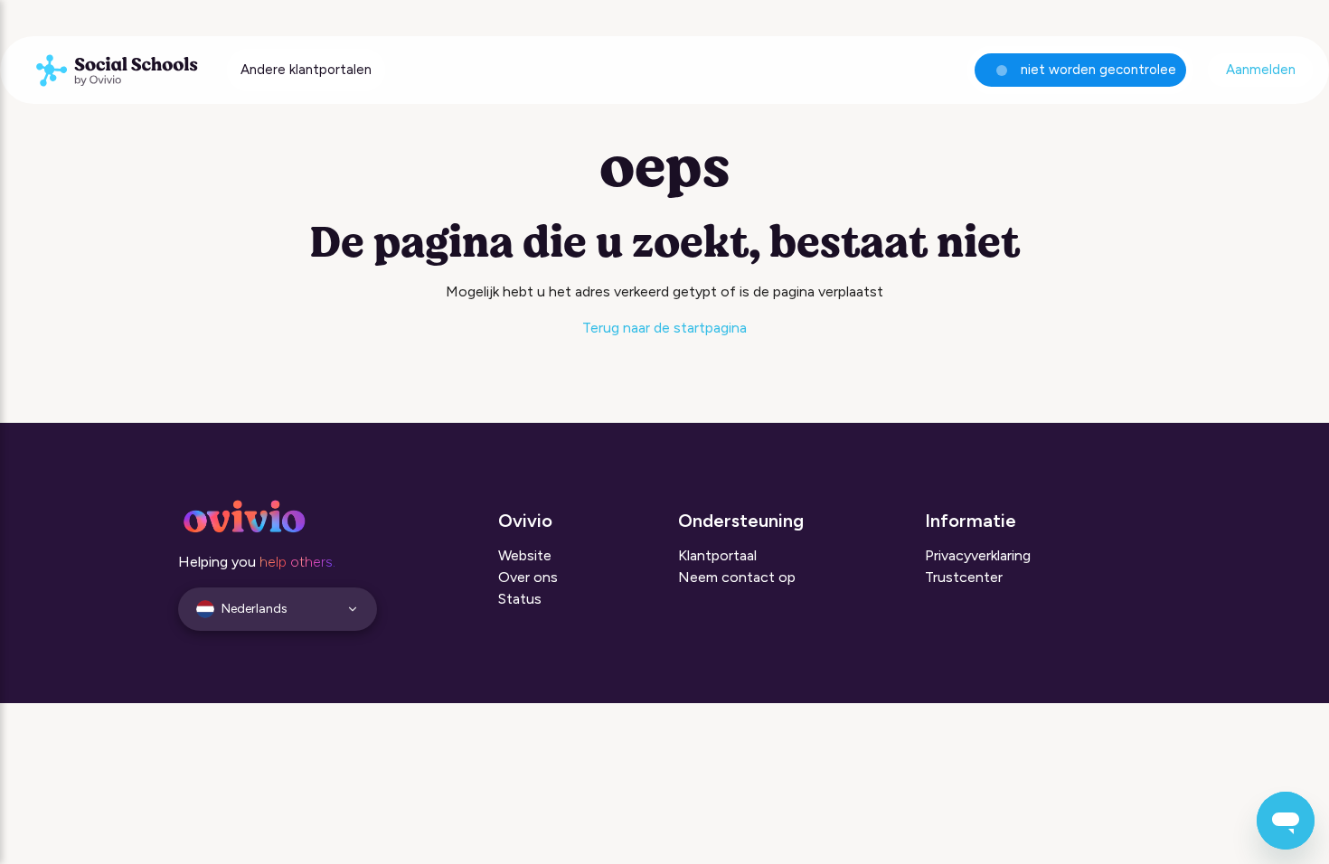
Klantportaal (717, 555)
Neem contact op (737, 577)
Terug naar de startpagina (664, 327)
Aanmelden (1261, 69)
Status (520, 598)
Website (524, 555)
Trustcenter (964, 577)
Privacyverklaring (978, 555)
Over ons (528, 577)
